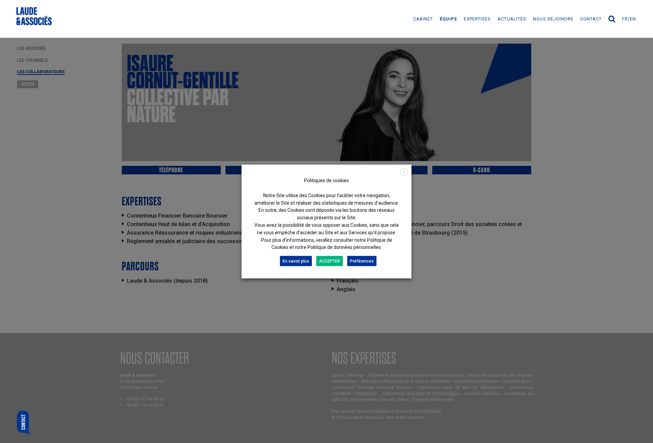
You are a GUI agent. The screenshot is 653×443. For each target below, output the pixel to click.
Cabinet (423, 18)
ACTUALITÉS (512, 18)
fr (625, 18)
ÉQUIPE (448, 18)
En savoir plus (296, 261)
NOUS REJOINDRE (553, 18)
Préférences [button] (362, 261)
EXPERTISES (477, 18)
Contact (591, 18)
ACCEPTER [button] (329, 261)
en (633, 18)
